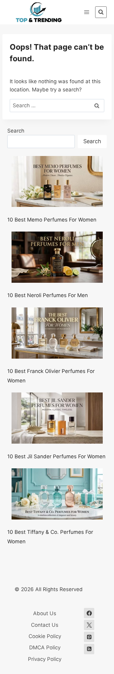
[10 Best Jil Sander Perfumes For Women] (57, 418)
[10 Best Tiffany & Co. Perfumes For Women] (57, 494)
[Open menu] (86, 12)
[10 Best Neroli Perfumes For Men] (57, 257)
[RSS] (89, 649)
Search (15, 131)
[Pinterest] (89, 637)
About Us (44, 613)
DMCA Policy (44, 647)
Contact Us (44, 625)
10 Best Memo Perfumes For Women (51, 220)
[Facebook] (89, 613)
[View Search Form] (101, 12)
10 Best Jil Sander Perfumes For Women (56, 456)
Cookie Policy (45, 636)
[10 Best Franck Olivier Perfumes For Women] (57, 333)
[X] (89, 625)
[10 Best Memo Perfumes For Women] (57, 181)
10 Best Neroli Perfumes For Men (47, 295)
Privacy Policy (44, 659)
